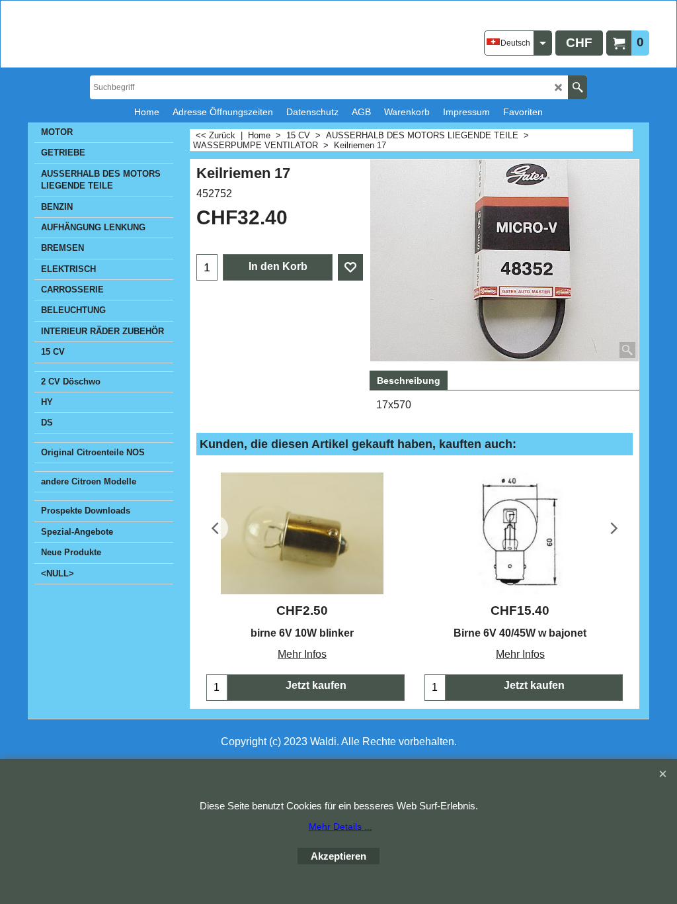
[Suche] (577, 87)
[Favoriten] (350, 267)
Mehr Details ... (340, 826)
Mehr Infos (302, 654)
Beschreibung (408, 380)
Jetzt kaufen (316, 685)
